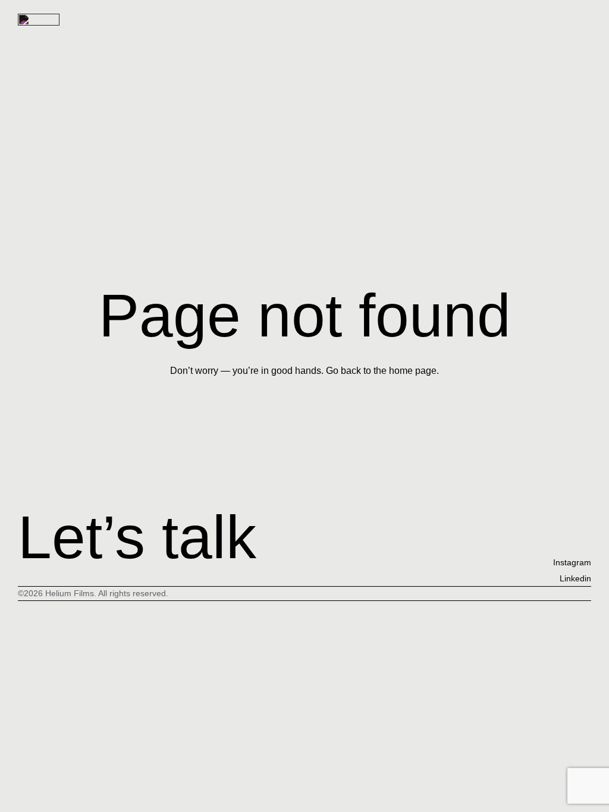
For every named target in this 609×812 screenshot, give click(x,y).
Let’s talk (137, 537)
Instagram (572, 562)
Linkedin (575, 578)
